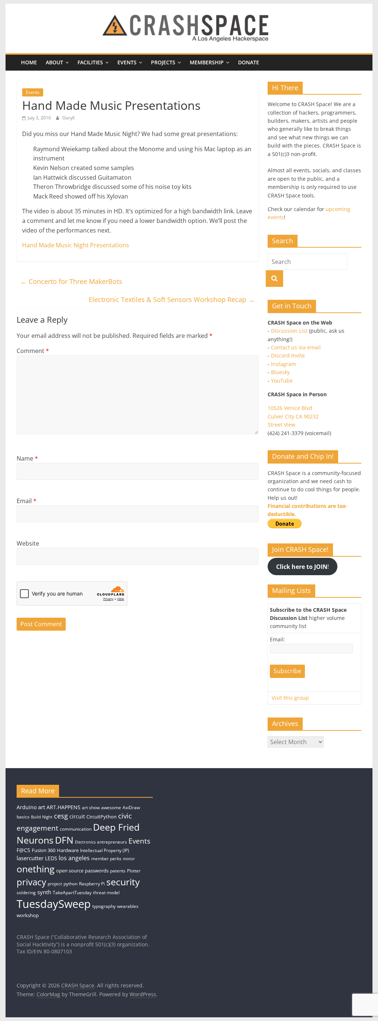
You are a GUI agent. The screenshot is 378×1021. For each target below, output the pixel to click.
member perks (106, 858)
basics (23, 817)
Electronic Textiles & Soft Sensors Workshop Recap (172, 299)
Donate (248, 62)
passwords (97, 870)
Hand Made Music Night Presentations (75, 245)
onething (36, 868)
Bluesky (280, 372)
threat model (106, 892)
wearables (127, 906)
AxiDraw (131, 807)
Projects (163, 62)
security (123, 881)
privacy (31, 882)
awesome (111, 807)
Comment (33, 351)
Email (27, 501)
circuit (77, 816)
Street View (281, 424)
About (54, 62)
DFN (64, 840)
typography (104, 906)
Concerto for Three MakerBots (71, 281)
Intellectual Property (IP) (104, 850)
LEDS (51, 858)
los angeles (74, 858)
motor (129, 858)
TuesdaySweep (54, 903)
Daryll (68, 118)
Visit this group (290, 697)
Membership (207, 62)
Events (127, 62)
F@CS (23, 850)
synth (44, 892)
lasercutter (30, 858)
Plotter (134, 871)
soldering (26, 892)
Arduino (27, 807)
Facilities (90, 62)
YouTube (282, 380)
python (70, 884)
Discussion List (289, 330)
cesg (61, 815)
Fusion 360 (43, 850)
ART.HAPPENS (63, 807)
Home (29, 62)
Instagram (283, 363)
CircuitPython (101, 816)
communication (76, 829)
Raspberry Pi (92, 884)
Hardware (68, 850)
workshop (28, 915)
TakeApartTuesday (72, 892)
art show (91, 807)
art (41, 807)
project (55, 884)
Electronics (85, 842)
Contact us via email (296, 347)
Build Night (41, 817)
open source (69, 870)
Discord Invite (288, 355)
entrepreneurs (112, 842)
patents (118, 871)
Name (27, 458)
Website (28, 543)
